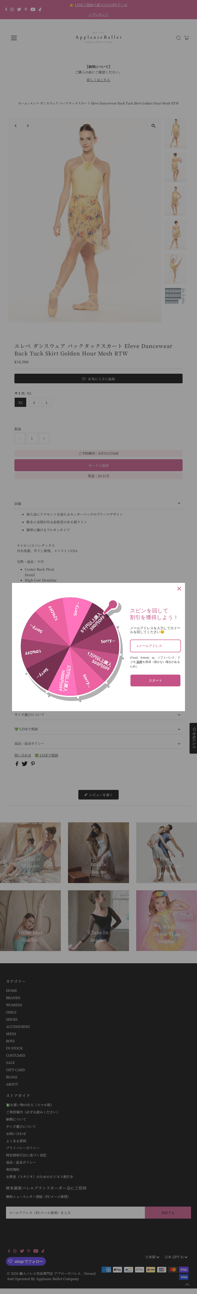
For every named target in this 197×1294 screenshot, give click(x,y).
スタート (155, 680)
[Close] (179, 588)
